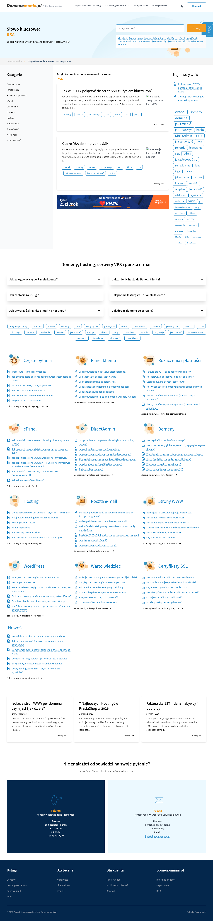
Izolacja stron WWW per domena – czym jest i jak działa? (190, 87)
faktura (132, 38)
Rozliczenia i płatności (17, 95)
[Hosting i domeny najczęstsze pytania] (14, 360)
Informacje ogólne (166, 879)
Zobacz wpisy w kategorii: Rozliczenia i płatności (163, 413)
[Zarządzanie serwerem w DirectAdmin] (82, 429)
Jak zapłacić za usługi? (24, 295)
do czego (179, 219)
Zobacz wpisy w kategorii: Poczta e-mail (92, 551)
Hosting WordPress (17, 885)
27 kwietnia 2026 (19, 713)
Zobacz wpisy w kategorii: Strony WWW (159, 543)
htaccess (180, 183)
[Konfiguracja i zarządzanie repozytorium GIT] (14, 501)
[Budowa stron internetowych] (149, 501)
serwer (80, 114)
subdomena (180, 195)
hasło (140, 38)
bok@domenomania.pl (157, 835)
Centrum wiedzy (53, 5)
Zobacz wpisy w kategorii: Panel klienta (92, 402)
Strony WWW (13, 129)
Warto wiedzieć (14, 140)
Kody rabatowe (141, 5)
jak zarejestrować (183, 207)
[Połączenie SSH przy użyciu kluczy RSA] (155, 101)
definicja (190, 219)
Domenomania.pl (49, 912)
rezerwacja (197, 237)
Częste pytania (13, 84)
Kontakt (196, 5)
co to (199, 136)
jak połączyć (94, 114)
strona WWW (145, 41)
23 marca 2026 (152, 713)
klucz (117, 114)
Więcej (157, 124)
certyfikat (180, 189)
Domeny (11, 112)
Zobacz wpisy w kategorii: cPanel (22, 486)
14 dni (187, 237)
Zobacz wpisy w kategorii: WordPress (24, 615)
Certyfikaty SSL (173, 566)
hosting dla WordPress (155, 38)
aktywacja (179, 231)
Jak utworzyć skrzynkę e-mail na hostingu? (37, 310)
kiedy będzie (191, 243)
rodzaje (198, 177)
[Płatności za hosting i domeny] (149, 360)
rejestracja (196, 195)
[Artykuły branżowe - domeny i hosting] (82, 566)
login (178, 171)
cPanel (182, 38)
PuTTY (137, 114)
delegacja (192, 225)
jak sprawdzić (184, 142)
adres (187, 153)
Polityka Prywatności (196, 912)
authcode (179, 201)
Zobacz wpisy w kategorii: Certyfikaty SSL (160, 608)
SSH (107, 114)
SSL (177, 153)
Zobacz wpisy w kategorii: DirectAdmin (92, 474)
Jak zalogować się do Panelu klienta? (33, 279)
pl (200, 201)
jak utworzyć (183, 130)
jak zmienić (183, 124)
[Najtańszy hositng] (113, 202)
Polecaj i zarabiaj (159, 5)
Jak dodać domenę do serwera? (132, 310)
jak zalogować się (186, 159)
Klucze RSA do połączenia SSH (85, 143)
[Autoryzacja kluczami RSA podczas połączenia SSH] (155, 153)
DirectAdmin (192, 38)
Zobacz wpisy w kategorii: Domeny (157, 474)
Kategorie (14, 74)
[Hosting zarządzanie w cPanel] (14, 429)
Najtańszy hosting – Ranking (88, 5)
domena (181, 118)
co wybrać (179, 213)
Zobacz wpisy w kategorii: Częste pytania (25, 406)
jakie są (192, 213)
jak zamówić (195, 189)
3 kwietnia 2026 (86, 713)
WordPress (172, 38)
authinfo (193, 183)
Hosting (10, 117)
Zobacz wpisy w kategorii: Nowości (23, 678)
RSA (127, 114)
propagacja (180, 225)
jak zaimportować (95, 173)
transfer (189, 171)
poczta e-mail (125, 41)
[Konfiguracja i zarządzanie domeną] (149, 429)
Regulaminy (162, 885)
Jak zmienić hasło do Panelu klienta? (136, 279)
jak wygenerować (73, 173)
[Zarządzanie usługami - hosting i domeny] (82, 360)
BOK (158, 890)
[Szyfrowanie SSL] (149, 566)
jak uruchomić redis (177, 41)
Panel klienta (13, 89)
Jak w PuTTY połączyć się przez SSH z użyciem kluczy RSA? (107, 90)
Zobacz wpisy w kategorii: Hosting (22, 543)
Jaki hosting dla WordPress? (117, 5)
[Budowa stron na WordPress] (14, 566)
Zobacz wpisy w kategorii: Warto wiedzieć (93, 608)
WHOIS (191, 201)
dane (197, 165)
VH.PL (10, 896)
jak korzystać (182, 177)
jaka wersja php (159, 41)
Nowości (16, 627)
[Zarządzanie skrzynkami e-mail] (82, 501)
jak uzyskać (191, 231)
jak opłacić (123, 38)
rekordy (180, 147)
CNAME (178, 237)
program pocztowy (18, 326)
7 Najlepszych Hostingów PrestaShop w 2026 (98, 706)
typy (197, 207)
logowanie (195, 147)
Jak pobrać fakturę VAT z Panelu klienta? (138, 295)
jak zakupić (179, 243)
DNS (135, 41)
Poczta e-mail (13, 123)
